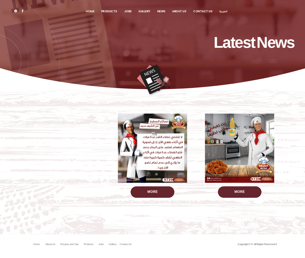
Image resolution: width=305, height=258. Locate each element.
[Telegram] (16, 11)
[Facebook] (22, 11)
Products (109, 11)
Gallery (144, 11)
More (239, 192)
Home (90, 11)
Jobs (128, 11)
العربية (223, 11)
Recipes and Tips (69, 244)
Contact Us (202, 11)
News (161, 11)
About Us (179, 11)
